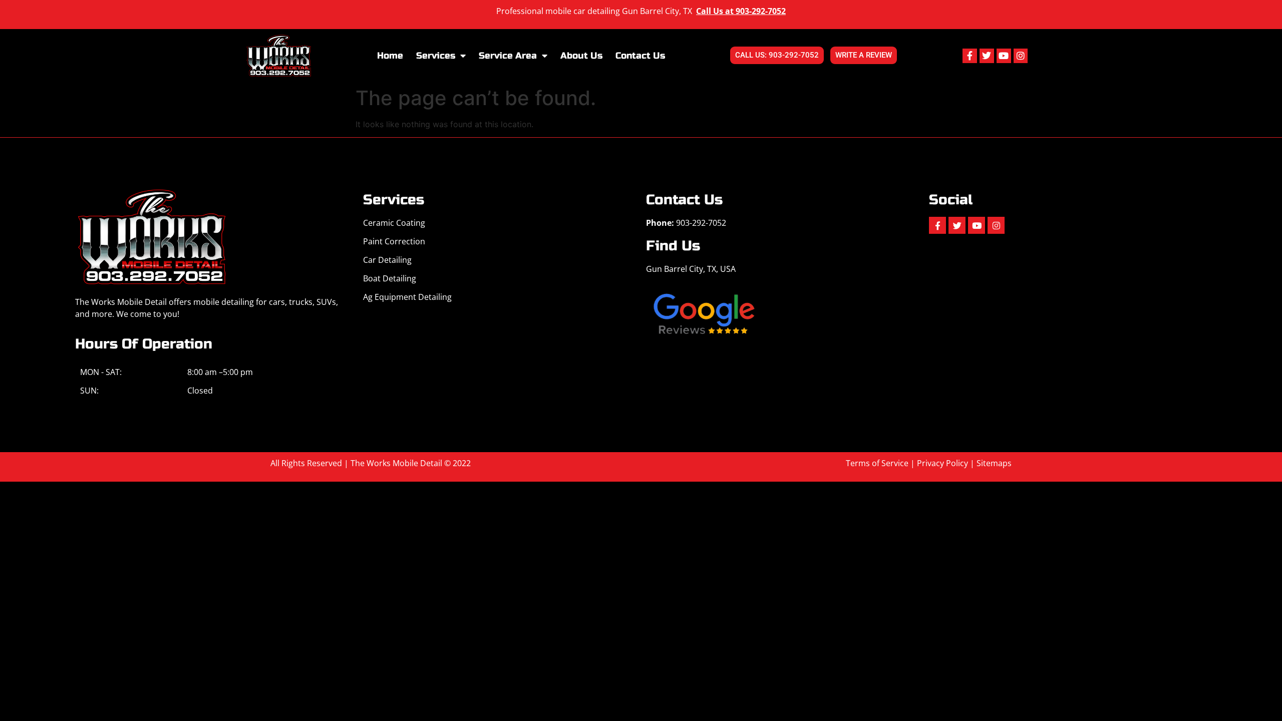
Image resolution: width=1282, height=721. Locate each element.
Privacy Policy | (947, 463)
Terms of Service (877, 463)
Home (390, 55)
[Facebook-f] (970, 56)
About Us (581, 55)
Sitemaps (994, 463)
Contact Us (640, 55)
